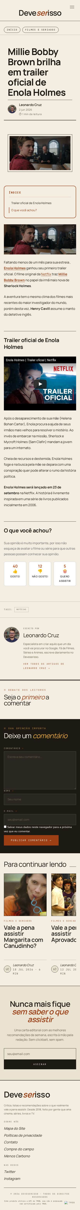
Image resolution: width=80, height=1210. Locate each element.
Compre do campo (19, 1149)
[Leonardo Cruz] (12, 109)
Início (12, 29)
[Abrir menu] (72, 7)
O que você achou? (24, 210)
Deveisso (40, 12)
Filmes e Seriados (40, 29)
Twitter (9, 1171)
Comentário (14, 748)
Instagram (12, 1178)
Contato (10, 1142)
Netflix (46, 274)
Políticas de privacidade (23, 1135)
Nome (9, 791)
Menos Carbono (17, 1156)
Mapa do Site (14, 1128)
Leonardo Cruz (30, 105)
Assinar (40, 1064)
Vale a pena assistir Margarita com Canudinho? (23, 937)
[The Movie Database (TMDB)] (70, 1202)
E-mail (10, 811)
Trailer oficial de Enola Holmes (31, 203)
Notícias (21, 609)
